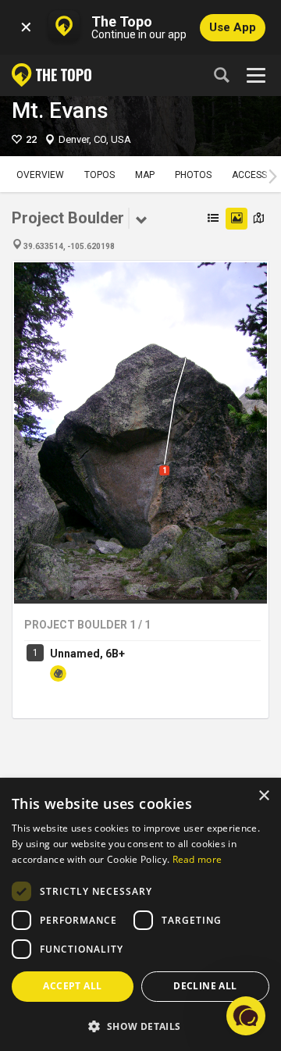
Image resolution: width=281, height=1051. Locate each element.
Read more (197, 859)
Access (249, 174)
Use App (232, 27)
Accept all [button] (72, 985)
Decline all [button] (205, 985)
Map (145, 174)
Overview (40, 174)
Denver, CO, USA (95, 139)
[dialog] (140, 915)
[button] (140, 1025)
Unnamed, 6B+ (87, 653)
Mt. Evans (60, 110)
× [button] (263, 796)
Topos (99, 174)
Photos (193, 174)
